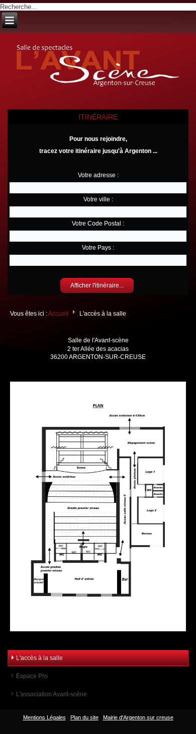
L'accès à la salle (39, 658)
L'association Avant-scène (51, 694)
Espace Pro (32, 676)
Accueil (58, 313)
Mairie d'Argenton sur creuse (138, 717)
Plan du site (84, 717)
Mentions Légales (44, 717)
